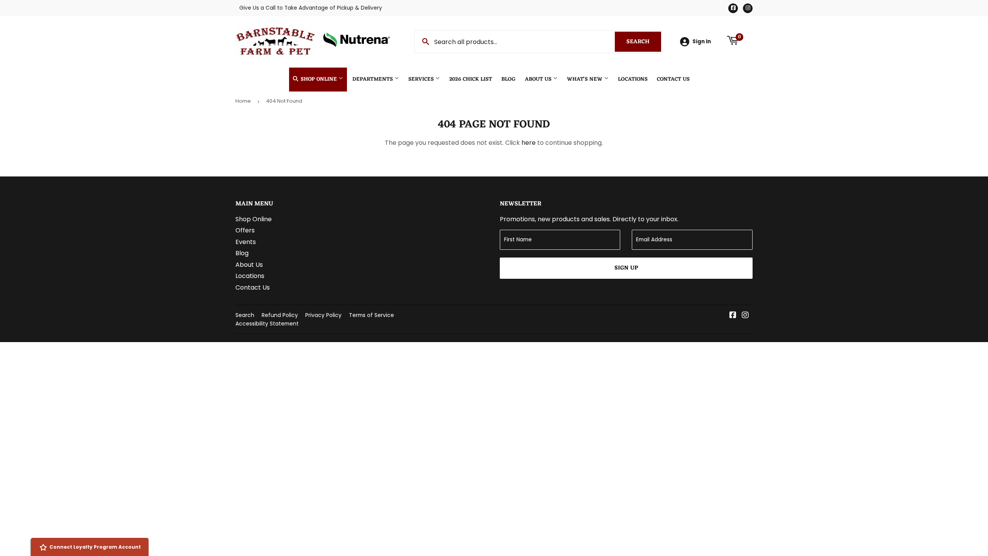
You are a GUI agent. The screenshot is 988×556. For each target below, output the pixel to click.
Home (243, 101)
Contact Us (673, 79)
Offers (245, 230)
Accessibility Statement (267, 323)
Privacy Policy (323, 315)
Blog (508, 79)
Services (421, 79)
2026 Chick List (470, 79)
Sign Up (626, 268)
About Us (539, 79)
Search (643, 42)
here (528, 142)
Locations (633, 79)
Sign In (701, 41)
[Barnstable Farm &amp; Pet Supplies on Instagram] (745, 315)
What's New (585, 79)
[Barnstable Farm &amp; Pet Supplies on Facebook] (732, 315)
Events (245, 241)
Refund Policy (280, 315)
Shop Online (318, 79)
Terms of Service (371, 315)
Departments (373, 79)
